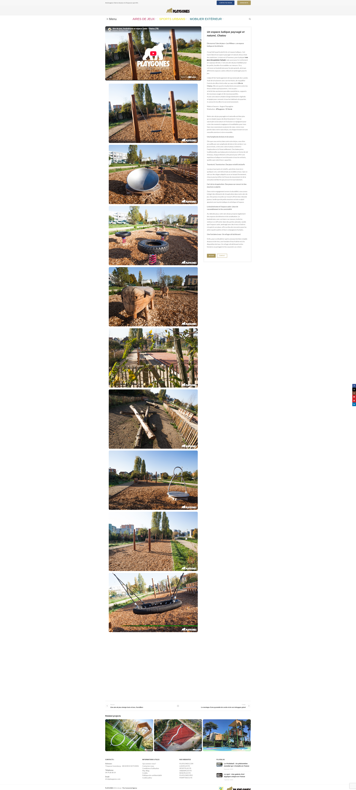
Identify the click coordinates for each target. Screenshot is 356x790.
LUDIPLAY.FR (184, 766)
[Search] (250, 19)
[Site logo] (178, 10)
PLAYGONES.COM (186, 764)
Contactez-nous (225, 3)
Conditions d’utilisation (150, 768)
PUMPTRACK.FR (185, 778)
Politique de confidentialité (152, 775)
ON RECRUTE (244, 3)
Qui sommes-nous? (149, 764)
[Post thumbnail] (219, 766)
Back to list (178, 706)
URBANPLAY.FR (185, 771)
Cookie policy (147, 778)
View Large (151, 721)
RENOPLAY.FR (185, 773)
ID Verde (229, 109)
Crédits (145, 773)
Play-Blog (145, 771)
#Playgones (220, 109)
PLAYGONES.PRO (186, 775)
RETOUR (211, 255)
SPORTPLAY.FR (185, 768)
